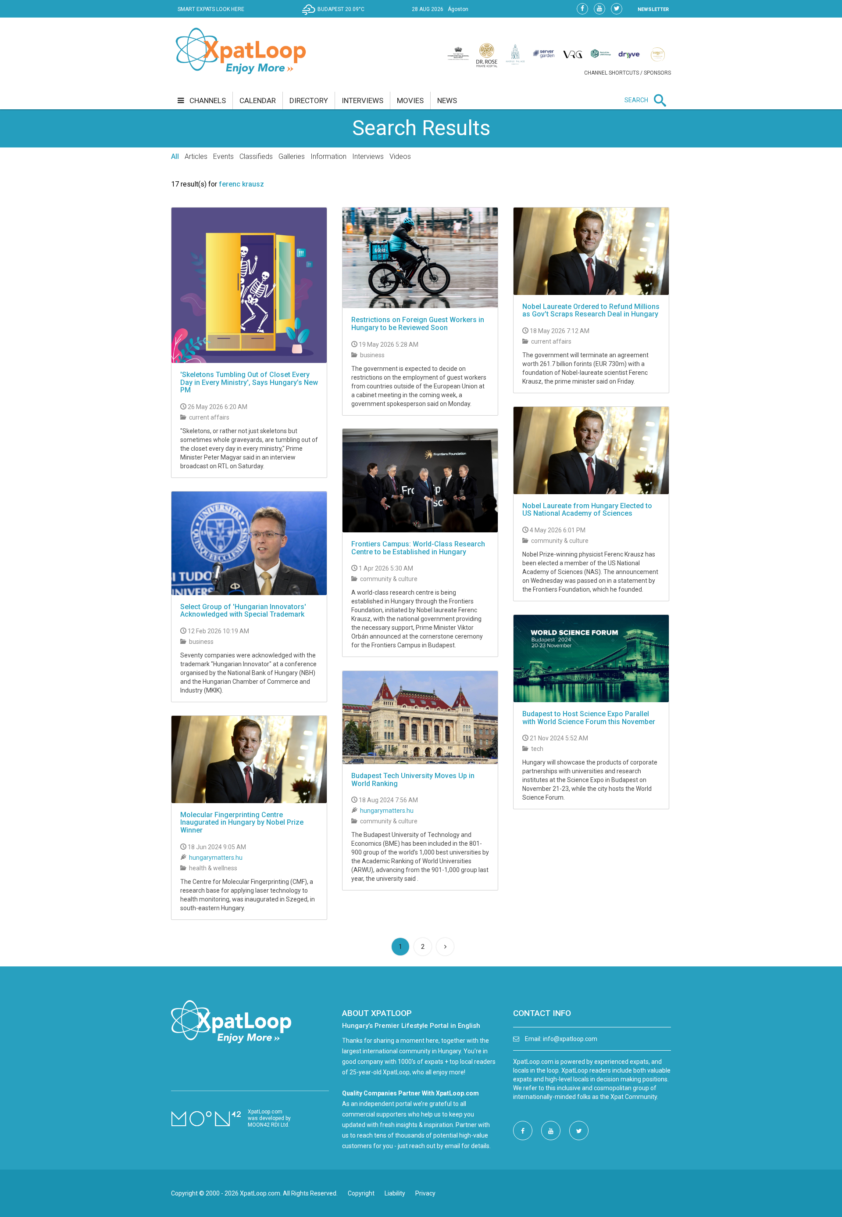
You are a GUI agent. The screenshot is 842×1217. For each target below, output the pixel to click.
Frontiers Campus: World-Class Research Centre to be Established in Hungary (418, 548)
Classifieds (256, 156)
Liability (395, 1193)
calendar (257, 100)
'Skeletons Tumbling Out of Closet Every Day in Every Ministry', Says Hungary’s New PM (249, 382)
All (175, 156)
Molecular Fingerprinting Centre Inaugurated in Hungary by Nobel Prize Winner (241, 822)
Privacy (425, 1193)
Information (328, 156)
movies (410, 100)
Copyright (361, 1193)
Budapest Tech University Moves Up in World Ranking (413, 780)
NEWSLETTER (653, 9)
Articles (196, 156)
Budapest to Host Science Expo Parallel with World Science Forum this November (588, 718)
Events (223, 156)
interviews (362, 100)
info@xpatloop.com (570, 1038)
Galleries (291, 156)
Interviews (368, 156)
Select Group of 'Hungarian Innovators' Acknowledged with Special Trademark (243, 611)
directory (308, 100)
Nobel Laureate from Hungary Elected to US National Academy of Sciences (587, 510)
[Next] (445, 946)
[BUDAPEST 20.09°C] (335, 15)
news (447, 100)
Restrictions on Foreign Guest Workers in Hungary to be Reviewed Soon (417, 324)
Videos (400, 156)
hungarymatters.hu (387, 810)
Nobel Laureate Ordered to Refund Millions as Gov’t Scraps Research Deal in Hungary (591, 310)
